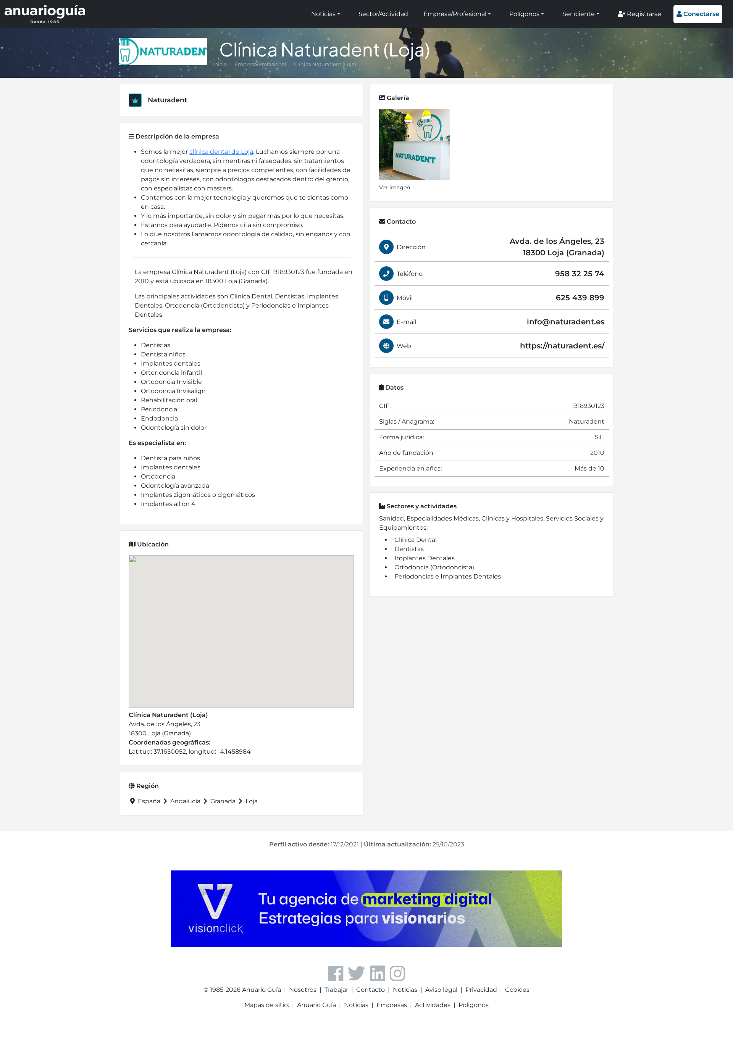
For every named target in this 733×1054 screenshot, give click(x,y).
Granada (223, 801)
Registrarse (643, 14)
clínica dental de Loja (221, 151)
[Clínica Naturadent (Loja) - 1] (414, 144)
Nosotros (302, 989)
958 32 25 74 (579, 273)
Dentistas (409, 549)
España (149, 801)
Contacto (370, 989)
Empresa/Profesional (454, 14)
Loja (251, 801)
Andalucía (185, 801)
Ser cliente (578, 14)
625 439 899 (580, 297)
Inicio (220, 64)
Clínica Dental (415, 539)
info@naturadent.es (565, 321)
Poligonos (474, 1005)
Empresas (391, 1005)
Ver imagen (394, 187)
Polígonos (524, 14)
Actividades (432, 1005)
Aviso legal (441, 989)
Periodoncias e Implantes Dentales (447, 576)
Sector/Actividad (383, 14)
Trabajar (336, 989)
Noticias (323, 14)
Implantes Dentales (424, 558)
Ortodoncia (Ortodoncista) (434, 567)
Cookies (517, 989)
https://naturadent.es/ (562, 345)
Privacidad (481, 989)
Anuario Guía (316, 1005)
